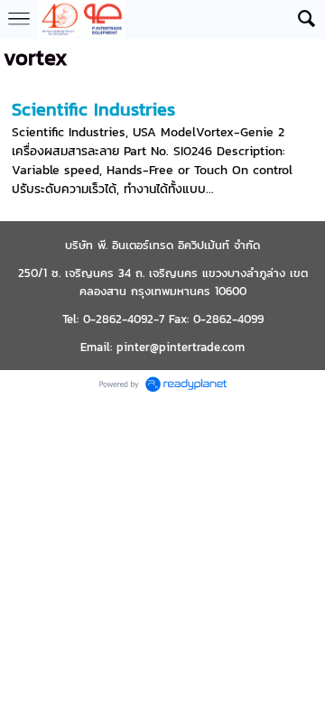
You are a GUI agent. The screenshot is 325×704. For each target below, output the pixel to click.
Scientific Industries (93, 109)
